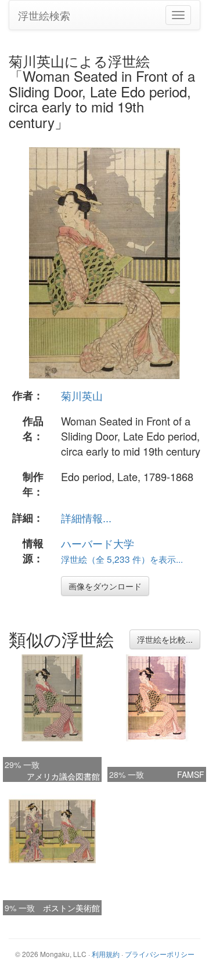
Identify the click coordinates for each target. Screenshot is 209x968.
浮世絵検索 (44, 15)
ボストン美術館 (71, 908)
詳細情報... (86, 517)
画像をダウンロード (105, 586)
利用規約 (106, 954)
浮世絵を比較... (165, 639)
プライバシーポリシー (159, 954)
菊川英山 (82, 395)
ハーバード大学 (97, 543)
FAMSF (190, 774)
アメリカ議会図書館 (63, 776)
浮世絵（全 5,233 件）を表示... (122, 558)
